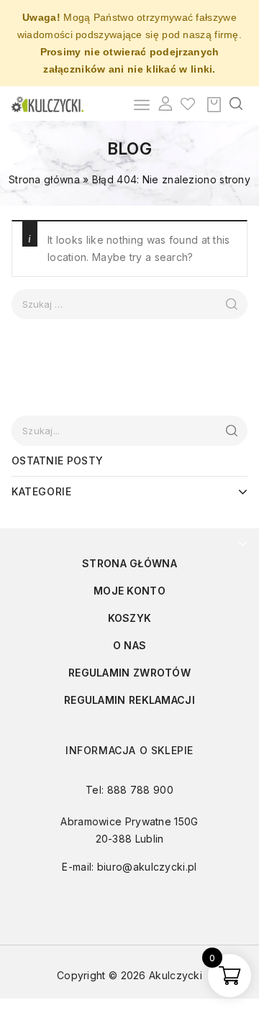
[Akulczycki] (47, 103)
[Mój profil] (165, 103)
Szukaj (231, 431)
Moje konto (129, 591)
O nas (130, 645)
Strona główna (44, 179)
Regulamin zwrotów (129, 672)
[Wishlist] (187, 103)
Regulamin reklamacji (129, 700)
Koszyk (130, 618)
